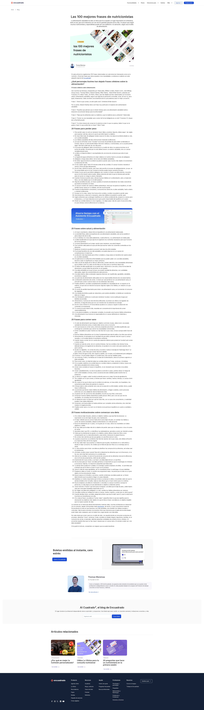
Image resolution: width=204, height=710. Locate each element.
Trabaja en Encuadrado (133, 686)
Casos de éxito (89, 689)
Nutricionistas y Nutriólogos (117, 691)
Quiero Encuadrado (60, 559)
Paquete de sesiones (76, 698)
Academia (87, 683)
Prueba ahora (188, 2)
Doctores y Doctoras (118, 700)
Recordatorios (75, 689)
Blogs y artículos (89, 686)
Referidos (87, 695)
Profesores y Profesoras (116, 696)
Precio (142, 2)
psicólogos (101, 506)
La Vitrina (73, 686)
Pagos (72, 692)
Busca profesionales (104, 689)
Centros (163, 2)
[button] (133, 3)
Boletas (73, 695)
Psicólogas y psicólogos (116, 684)
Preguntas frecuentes (104, 686)
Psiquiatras (115, 688)
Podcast (87, 692)
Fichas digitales (75, 700)
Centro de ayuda (103, 683)
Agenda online (75, 683)
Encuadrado (87, 78)
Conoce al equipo (131, 683)
